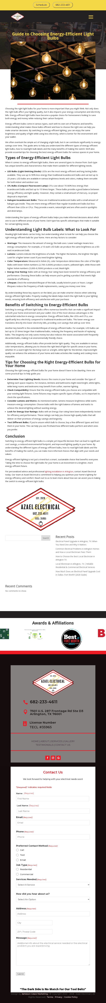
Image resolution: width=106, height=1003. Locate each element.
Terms (50, 997)
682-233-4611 (63, 5)
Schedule (41, 5)
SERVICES (56, 741)
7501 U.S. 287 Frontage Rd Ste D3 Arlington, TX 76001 (56, 712)
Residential (26, 869)
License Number (43, 722)
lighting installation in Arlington (59, 471)
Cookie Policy (71, 997)
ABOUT (45, 741)
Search (46, 538)
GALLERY (69, 741)
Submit (20, 974)
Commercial (26, 874)
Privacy (58, 997)
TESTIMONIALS (45, 745)
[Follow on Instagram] (53, 758)
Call (22, 850)
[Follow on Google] (58, 758)
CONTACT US (62, 745)
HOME (35, 741)
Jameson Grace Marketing (35, 994)
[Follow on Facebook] (47, 758)
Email (23, 860)
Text (22, 855)
